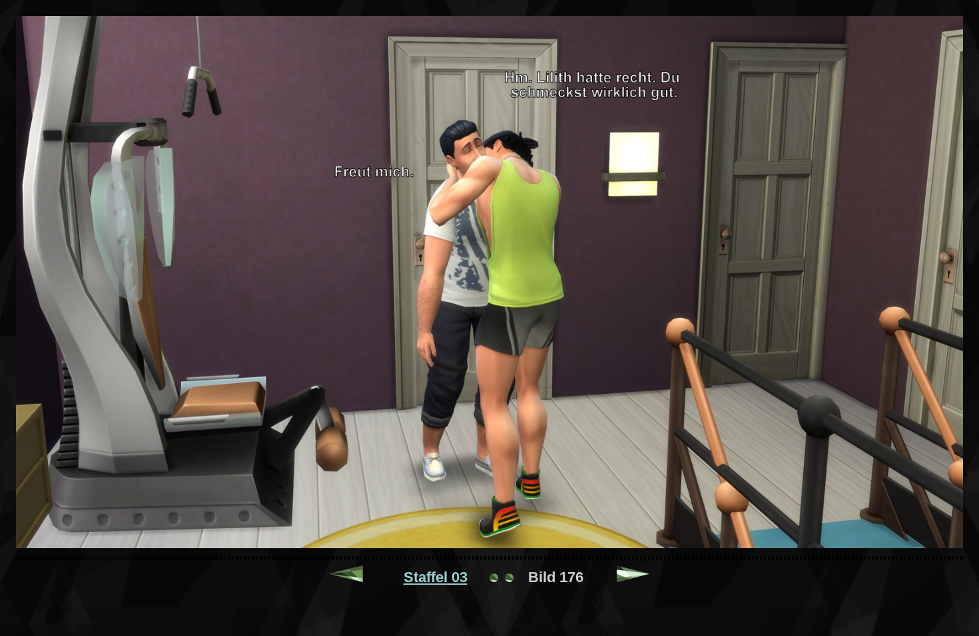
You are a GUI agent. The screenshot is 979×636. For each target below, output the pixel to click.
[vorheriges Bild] (346, 577)
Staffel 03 (436, 577)
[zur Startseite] (501, 577)
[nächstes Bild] (633, 577)
